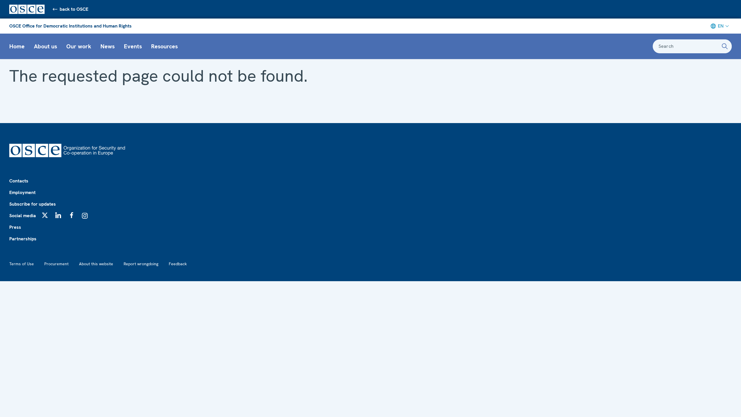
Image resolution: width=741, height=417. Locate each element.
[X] (45, 215)
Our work (78, 46)
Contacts (18, 181)
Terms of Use (21, 263)
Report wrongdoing (141, 263)
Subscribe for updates (32, 204)
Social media (22, 216)
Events (133, 46)
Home (17, 46)
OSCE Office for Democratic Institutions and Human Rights (70, 26)
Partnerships (22, 239)
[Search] (725, 46)
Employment (22, 192)
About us (45, 46)
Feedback (178, 263)
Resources (164, 46)
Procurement (56, 263)
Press (15, 227)
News (107, 46)
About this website (96, 263)
